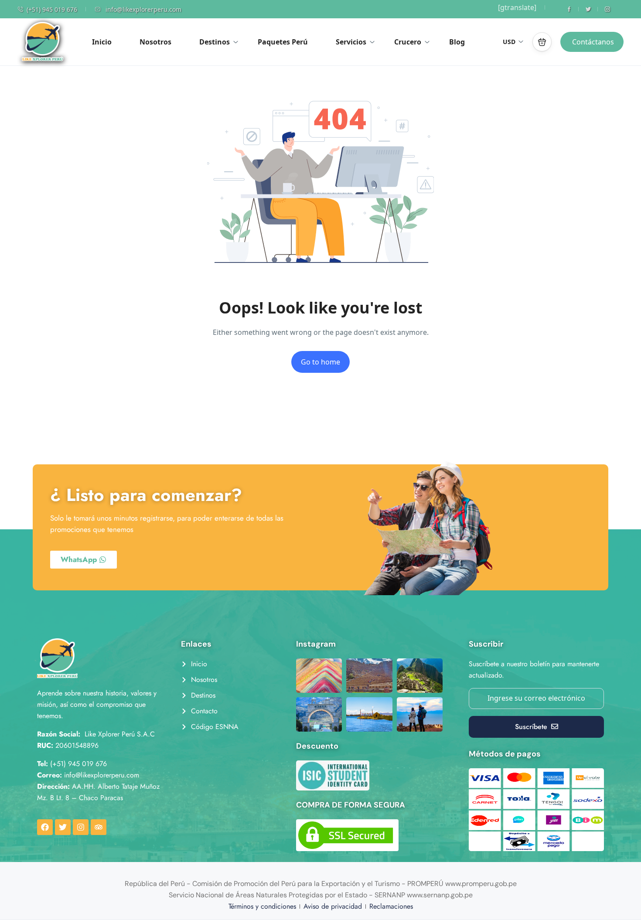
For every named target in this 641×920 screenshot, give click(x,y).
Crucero (407, 42)
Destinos (214, 42)
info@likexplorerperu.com (143, 9)
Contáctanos (593, 42)
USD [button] (509, 41)
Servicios (351, 42)
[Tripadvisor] (98, 827)
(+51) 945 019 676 (52, 9)
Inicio (102, 42)
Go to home (320, 362)
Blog (457, 42)
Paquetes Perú (283, 42)
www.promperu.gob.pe (481, 883)
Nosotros (155, 42)
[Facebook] (45, 827)
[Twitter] (63, 827)
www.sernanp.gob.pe (440, 895)
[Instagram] (81, 827)
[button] (542, 41)
